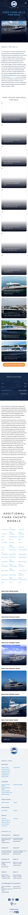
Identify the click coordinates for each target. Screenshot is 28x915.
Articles (15, 810)
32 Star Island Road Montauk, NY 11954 (6, 851)
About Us (4, 815)
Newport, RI (16, 847)
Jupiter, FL (15, 859)
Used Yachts (5, 781)
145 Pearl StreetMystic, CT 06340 (17, 875)
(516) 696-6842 (5, 892)
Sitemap (16, 818)
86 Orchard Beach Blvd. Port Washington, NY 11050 (7, 888)
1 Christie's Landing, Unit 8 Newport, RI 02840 (19, 851)
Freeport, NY (16, 835)
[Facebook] (9, 899)
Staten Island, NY (6, 835)
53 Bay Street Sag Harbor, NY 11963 (6, 864)
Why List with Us (6, 820)
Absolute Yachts (6, 771)
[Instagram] (13, 899)
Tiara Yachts (13, 77)
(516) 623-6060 (16, 841)
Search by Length (18, 784)
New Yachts (5, 764)
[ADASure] (13, 904)
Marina (15, 802)
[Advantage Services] (14, 912)
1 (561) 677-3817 (17, 865)
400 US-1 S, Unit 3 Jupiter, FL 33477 (17, 863)
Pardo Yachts (5, 776)
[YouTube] (17, 899)
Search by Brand (6, 790)
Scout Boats (17, 767)
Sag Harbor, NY (5, 859)
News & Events (5, 807)
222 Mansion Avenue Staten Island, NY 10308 (7, 839)
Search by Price (6, 794)
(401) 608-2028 (17, 854)
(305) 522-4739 (17, 888)
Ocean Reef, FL (17, 883)
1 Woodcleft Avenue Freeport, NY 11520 (18, 839)
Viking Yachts (5, 767)
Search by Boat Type (7, 792)
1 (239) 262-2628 (6, 878)
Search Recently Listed (6, 788)
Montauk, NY (5, 847)
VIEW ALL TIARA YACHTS (14, 364)
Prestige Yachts (6, 773)
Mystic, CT (15, 872)
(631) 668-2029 (5, 854)
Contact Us (4, 825)
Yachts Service (5, 802)
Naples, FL (4, 872)
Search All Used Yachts (6, 785)
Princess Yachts (6, 769)
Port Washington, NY (7, 883)
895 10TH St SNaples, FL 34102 (6, 875)
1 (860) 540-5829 (17, 878)
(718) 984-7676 (5, 842)
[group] (14, 31)
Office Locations (6, 822)
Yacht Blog (4, 810)
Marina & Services (6, 799)
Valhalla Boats (5, 774)
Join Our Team (5, 824)
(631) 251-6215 (5, 866)
